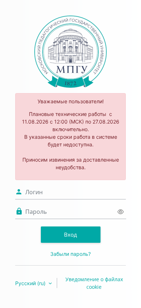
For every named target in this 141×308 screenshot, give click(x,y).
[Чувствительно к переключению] (120, 212)
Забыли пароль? (70, 254)
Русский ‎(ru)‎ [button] (31, 283)
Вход (70, 234)
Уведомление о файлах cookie (94, 283)
